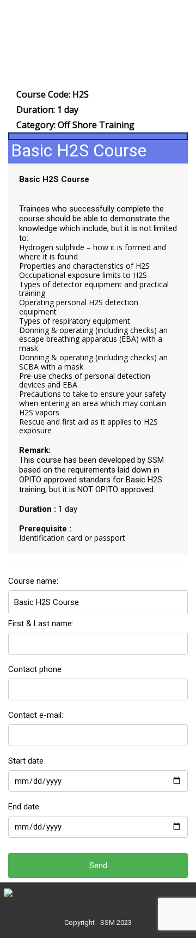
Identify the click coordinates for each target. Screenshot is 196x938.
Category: (75, 125)
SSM (156, 460)
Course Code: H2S (52, 94)
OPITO (30, 479)
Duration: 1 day (47, 110)
